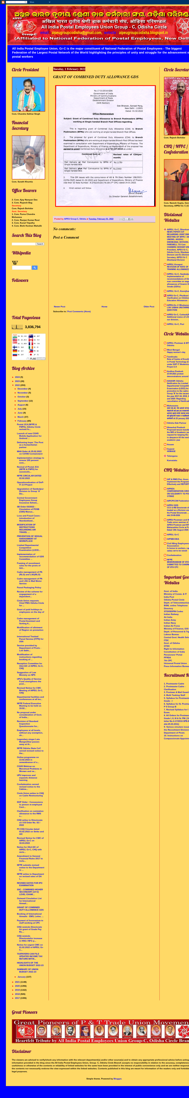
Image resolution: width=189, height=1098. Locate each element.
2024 (17, 377)
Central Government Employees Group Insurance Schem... (27, 500)
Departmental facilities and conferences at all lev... (30, 698)
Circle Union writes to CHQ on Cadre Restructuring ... (30, 795)
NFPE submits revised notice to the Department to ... (30, 867)
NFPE (169, 559)
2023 (17, 381)
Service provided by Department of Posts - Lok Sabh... (29, 648)
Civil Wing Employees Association (178, 544)
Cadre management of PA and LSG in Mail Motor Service (29, 581)
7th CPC (168, 660)
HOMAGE (171, 451)
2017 (17, 998)
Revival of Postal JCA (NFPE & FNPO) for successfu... (28, 469)
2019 (17, 990)
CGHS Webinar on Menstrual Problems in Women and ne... (29, 768)
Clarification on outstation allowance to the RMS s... (30, 813)
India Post (169, 597)
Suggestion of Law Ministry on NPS (26, 673)
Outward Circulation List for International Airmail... (29, 901)
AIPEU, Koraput (175, 264)
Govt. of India (171, 591)
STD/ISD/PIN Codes (173, 611)
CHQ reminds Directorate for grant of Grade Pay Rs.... (29, 929)
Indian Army (170, 620)
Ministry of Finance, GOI (176, 628)
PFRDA (167, 657)
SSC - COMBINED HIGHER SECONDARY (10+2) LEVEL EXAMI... (30, 892)
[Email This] (120, 219)
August (22, 405)
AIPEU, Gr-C (173, 534)
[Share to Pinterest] (132, 219)
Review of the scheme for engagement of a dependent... (30, 594)
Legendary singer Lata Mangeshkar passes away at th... (28, 741)
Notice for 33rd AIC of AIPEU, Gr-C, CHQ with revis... (29, 849)
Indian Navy (170, 623)
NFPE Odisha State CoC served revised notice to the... (30, 750)
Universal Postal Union (175, 663)
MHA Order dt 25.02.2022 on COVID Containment (30, 452)
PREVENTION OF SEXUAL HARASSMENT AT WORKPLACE (30, 538)
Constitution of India (174, 652)
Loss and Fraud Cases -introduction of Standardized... (29, 518)
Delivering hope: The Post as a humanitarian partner (30, 445)
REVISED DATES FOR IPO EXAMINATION (29, 884)
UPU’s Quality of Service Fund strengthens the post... (29, 681)
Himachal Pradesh (176, 427)
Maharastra (172, 405)
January (22, 977)
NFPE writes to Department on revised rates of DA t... (30, 876)
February (22, 421)
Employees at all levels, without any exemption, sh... (30, 732)
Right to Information (174, 649)
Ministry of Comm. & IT (175, 594)
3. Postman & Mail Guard (176, 692)
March (21, 417)
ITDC (166, 640)
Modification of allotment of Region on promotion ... (30, 630)
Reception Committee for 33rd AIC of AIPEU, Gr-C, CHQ (30, 666)
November (23, 393)
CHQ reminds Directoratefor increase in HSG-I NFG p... (29, 938)
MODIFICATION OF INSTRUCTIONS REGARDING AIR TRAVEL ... (26, 528)
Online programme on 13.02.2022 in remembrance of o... (28, 759)
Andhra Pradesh (175, 371)
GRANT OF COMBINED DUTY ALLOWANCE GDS (30, 908)
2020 (17, 986)
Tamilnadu (172, 357)
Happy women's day (176, 352)
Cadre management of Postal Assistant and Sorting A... (28, 621)
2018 (17, 994)
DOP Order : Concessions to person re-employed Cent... (30, 804)
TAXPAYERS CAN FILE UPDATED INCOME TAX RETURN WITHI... (29, 956)
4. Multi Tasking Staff (174, 695)
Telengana (172, 456)
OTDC (167, 646)
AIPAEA (171, 489)
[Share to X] (126, 219)
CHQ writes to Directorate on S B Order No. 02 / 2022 (30, 822)
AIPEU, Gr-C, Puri (175, 324)
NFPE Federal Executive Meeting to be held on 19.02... (29, 706)
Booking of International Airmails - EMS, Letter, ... (30, 915)
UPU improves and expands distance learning (27, 777)
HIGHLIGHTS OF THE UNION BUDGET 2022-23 (30, 964)
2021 (17, 982)
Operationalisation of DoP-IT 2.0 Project (30, 483)
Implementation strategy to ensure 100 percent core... (30, 460)
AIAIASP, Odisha (175, 381)
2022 (17, 385)
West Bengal (173, 350)
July (20, 409)
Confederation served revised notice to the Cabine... (28, 786)
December (23, 389)
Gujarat (170, 449)
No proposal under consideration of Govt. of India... (29, 715)
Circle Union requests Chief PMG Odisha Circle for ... (30, 603)
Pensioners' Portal (173, 655)
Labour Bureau (171, 634)
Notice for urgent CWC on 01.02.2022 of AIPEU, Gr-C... (30, 947)
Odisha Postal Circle (174, 600)
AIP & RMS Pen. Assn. (178, 479)
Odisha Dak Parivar (176, 423)
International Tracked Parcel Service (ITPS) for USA (30, 639)
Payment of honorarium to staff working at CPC (30, 921)
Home (104, 306)
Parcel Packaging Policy (29, 587)
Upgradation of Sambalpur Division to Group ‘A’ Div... (30, 491)
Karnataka (172, 460)
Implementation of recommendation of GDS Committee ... (30, 556)
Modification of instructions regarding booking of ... (29, 657)
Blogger (117, 1079)
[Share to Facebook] (129, 219)
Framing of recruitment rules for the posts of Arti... (28, 565)
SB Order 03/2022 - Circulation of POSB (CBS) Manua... (28, 509)
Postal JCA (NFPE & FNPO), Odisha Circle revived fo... (28, 427)
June (20, 413)
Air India (168, 617)
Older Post (149, 306)
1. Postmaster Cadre (174, 683)
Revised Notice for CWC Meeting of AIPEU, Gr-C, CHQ (30, 690)
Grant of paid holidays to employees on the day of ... (30, 612)
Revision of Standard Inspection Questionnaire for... (28, 723)
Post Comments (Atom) (79, 311)
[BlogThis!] (123, 219)
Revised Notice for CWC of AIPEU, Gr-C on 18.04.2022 (30, 840)
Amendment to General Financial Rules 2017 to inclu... (30, 858)
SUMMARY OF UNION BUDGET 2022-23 (27, 970)
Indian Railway (171, 614)
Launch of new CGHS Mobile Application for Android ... (29, 436)
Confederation (174, 555)
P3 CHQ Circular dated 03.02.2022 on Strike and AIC (30, 831)
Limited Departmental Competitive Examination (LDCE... (28, 547)
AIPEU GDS (172, 505)
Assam (170, 444)
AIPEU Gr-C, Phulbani (178, 295)
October (22, 396)
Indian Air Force (172, 626)
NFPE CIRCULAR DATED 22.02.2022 (29, 477)
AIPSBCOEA (173, 539)
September (23, 401)
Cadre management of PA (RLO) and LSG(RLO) (29, 573)
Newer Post (59, 306)
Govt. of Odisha (172, 643)
